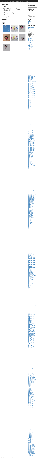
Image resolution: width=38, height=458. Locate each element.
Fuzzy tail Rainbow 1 (31, 236)
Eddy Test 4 (30, 187)
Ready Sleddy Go (31, 365)
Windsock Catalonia (31, 445)
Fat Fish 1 (30, 208)
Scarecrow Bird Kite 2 (31, 382)
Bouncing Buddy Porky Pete (31, 106)
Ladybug (29, 281)
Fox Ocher (30, 224)
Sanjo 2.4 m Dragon (31, 377)
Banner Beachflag (31, 67)
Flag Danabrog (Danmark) (30, 214)
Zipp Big (29, 454)
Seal (29, 386)
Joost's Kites (12, 1)
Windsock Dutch (31, 447)
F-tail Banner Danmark (32, 192)
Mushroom (30, 321)
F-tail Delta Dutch (31, 195)
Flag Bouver (30, 211)
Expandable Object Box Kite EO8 (31, 191)
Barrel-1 (29, 70)
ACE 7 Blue (30, 56)
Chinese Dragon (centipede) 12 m (31, 131)
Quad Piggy (30, 363)
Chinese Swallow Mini (31, 142)
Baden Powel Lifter (31, 66)
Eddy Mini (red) (30, 181)
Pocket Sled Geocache (30, 361)
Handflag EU (30, 247)
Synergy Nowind (31, 429)
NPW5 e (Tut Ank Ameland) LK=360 (31, 330)
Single (30, 9)
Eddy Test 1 (30, 184)
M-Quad (29, 287)
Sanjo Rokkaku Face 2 (32, 380)
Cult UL (29, 154)
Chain (29, 129)
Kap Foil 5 (30, 271)
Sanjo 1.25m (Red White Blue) (31, 375)
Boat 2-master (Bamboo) (30, 79)
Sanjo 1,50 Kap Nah (31, 373)
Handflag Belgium (31, 245)
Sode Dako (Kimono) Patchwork (31, 397)
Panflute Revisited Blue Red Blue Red (31, 346)
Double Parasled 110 (31, 167)
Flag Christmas (30, 212)
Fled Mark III (30, 223)
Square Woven (30, 426)
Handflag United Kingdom (31, 255)
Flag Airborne (30, 210)
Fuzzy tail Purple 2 (31, 235)
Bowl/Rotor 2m (30, 121)
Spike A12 (30, 417)
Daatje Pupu (30, 157)
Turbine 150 (30, 435)
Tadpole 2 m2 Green (31, 430)
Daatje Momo (30, 156)
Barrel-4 (29, 73)
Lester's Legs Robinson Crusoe (31, 286)
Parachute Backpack (31, 351)
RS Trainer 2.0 (30, 372)
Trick (32, 11)
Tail (29, 16)
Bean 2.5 (29, 75)
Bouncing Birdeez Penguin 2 (31, 86)
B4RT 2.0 (29, 62)
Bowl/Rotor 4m (30, 122)
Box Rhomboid (30, 125)
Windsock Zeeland (31, 452)
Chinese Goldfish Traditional (31, 137)
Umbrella (29, 438)
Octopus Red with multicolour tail (31, 343)
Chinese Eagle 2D (31, 134)
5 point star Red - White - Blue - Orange (31, 39)
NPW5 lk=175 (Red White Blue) (31, 328)
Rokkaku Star (30, 367)
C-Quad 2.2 (30, 128)
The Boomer (30, 431)
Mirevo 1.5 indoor (31, 310)
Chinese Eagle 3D (31, 135)
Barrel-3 (29, 72)
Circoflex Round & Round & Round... (31, 150)
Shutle (29, 387)
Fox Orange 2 (30, 226)
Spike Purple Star (31, 419)
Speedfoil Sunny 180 (31, 400)
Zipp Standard (30, 455)
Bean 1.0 (29, 74)
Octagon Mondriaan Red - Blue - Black (31, 334)
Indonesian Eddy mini (31, 266)
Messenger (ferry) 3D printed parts (31, 291)
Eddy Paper (30, 182)
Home (3, 1)
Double (33, 9)
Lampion (29, 282)
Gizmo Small (30, 241)
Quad (32, 10)
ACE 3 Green (30, 49)
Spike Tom (30, 421)
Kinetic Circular (30, 272)
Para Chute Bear (31, 350)
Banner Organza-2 (31, 69)
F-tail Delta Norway (31, 197)
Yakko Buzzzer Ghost (31, 453)
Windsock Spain (31, 451)
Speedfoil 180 (30, 399)
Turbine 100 (30, 434)
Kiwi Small (30, 276)
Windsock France (31, 448)
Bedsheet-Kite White (31, 76)
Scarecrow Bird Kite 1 (31, 381)
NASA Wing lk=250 (31, 323)
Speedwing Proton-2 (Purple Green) (31, 406)
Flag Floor (30, 216)
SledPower (30, 393)
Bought (29, 22)
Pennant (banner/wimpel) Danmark (31, 357)
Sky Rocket (30, 390)
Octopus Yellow (30, 344)
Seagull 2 (29, 384)
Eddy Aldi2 (30, 176)
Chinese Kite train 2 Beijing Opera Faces (31, 141)
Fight (29, 12)
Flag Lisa (29, 219)
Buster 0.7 (30, 126)
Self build (29, 21)
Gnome (29, 242)
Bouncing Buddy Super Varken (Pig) (31, 116)
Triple (29, 10)
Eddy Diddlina (30, 178)
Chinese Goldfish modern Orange (31, 139)
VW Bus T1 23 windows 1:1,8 (30, 440)
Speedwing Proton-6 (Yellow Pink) (31, 414)
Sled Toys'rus (30, 392)
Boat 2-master (30, 77)
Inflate (30, 17)
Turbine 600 (30, 436)
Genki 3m (30, 239)
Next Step (30, 324)
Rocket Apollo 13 (31, 366)
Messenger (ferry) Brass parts (31, 293)
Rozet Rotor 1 (30, 371)
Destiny (29, 166)
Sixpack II (30, 389)
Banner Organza (31, 68)
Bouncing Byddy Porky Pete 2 (31, 118)
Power (30, 11)
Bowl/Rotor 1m (30, 119)
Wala (29, 443)
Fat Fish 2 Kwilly (30, 209)
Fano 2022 (30, 207)
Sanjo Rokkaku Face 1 (32, 379)
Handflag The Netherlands (30, 253)
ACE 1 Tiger (30, 41)
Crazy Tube (30, 153)
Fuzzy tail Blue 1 (31, 230)
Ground (34, 14)
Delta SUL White (31, 163)
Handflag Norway (31, 250)
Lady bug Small (30, 280)
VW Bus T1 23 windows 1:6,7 (30, 442)
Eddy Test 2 (30, 185)
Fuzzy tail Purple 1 (31, 234)
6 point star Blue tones (32, 40)
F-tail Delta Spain (31, 199)
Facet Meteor (30, 201)
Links (27, 1)
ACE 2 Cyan (30, 48)
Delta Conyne (30, 159)
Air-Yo (29, 60)
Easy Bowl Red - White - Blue (31, 174)
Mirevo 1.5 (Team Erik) (32, 305)
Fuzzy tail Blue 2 (31, 231)
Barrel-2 (29, 71)
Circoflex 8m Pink (31, 147)
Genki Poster (30, 240)
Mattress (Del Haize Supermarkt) (31, 289)
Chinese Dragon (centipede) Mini (31, 133)
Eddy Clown (30, 177)
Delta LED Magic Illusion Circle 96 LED (31, 165)
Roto (29, 369)
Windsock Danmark (31, 446)
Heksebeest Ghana (31, 257)
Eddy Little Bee (30, 180)
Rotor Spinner (30, 370)
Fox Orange (30, 225)
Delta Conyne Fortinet (31, 160)
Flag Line (29, 218)
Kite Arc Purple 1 (31, 274)
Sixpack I (29, 388)
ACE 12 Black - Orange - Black (30, 47)
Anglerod (30, 15)
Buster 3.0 (30, 127)
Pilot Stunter (30, 359)
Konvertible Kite (30, 279)
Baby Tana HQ (30, 63)
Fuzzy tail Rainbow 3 (31, 238)
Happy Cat (30, 256)
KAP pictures (22, 1)
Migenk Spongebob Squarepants (31, 295)
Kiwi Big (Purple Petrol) (32, 275)
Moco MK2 (30, 320)
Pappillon (29, 349)
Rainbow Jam (30, 364)
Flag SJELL (30, 221)
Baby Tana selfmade (31, 65)
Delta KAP (30, 161)
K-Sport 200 (30, 270)
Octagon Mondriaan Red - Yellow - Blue (31, 338)
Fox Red (29, 227)
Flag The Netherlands (31, 222)
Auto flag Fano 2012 (31, 61)
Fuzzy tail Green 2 (31, 233)
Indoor (32, 12)
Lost (29, 23)
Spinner (29, 424)
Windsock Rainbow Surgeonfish (31, 450)
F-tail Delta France (31, 196)
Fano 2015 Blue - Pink (31, 206)
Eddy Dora (30, 179)
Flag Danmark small (31, 215)
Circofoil (29, 151)
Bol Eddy (29, 80)
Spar (32, 16)
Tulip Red (29, 433)
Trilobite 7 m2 (30, 432)
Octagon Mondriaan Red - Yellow (31, 336)
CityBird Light (30, 152)
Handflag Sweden (31, 251)
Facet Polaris (30, 202)
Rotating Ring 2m (31, 368)
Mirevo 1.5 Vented (31, 311)
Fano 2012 (30, 205)
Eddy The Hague (31, 188)
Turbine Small (30, 437)
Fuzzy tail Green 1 (31, 232)
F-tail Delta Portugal (31, 198)
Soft (34, 16)
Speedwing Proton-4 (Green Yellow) (31, 410)
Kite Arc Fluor (30, 273)
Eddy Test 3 (30, 186)
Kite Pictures (17, 1)
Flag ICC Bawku (31, 217)
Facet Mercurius (31, 200)
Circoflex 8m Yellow (31, 148)
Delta (29, 158)
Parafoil (29, 354)
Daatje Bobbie (30, 155)
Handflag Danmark (31, 246)
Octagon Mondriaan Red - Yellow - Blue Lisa (31, 340)
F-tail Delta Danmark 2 (32, 194)
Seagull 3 (29, 385)
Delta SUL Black (31, 162)
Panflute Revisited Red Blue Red (31, 348)
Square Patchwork (31, 425)
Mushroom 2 (30, 322)
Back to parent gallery (3, 23)
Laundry (30, 14)
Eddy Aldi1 (30, 175)
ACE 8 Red (30, 57)
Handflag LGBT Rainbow (30, 249)
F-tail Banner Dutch (31, 193)
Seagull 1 (29, 383)
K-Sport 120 (30, 269)
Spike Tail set (30, 423)
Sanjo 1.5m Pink (31, 376)
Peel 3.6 (29, 355)
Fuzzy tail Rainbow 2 (31, 237)
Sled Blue (29, 391)
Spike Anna (30, 418)
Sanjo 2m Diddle (31, 378)
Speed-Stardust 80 (31, 398)
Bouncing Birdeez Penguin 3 (31, 88)
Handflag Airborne (31, 244)
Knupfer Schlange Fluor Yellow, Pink (31, 278)
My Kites (6, 1)
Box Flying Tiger (31, 123)
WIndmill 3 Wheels (31, 444)
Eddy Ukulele (30, 189)
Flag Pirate (30, 220)
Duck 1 (29, 172)
